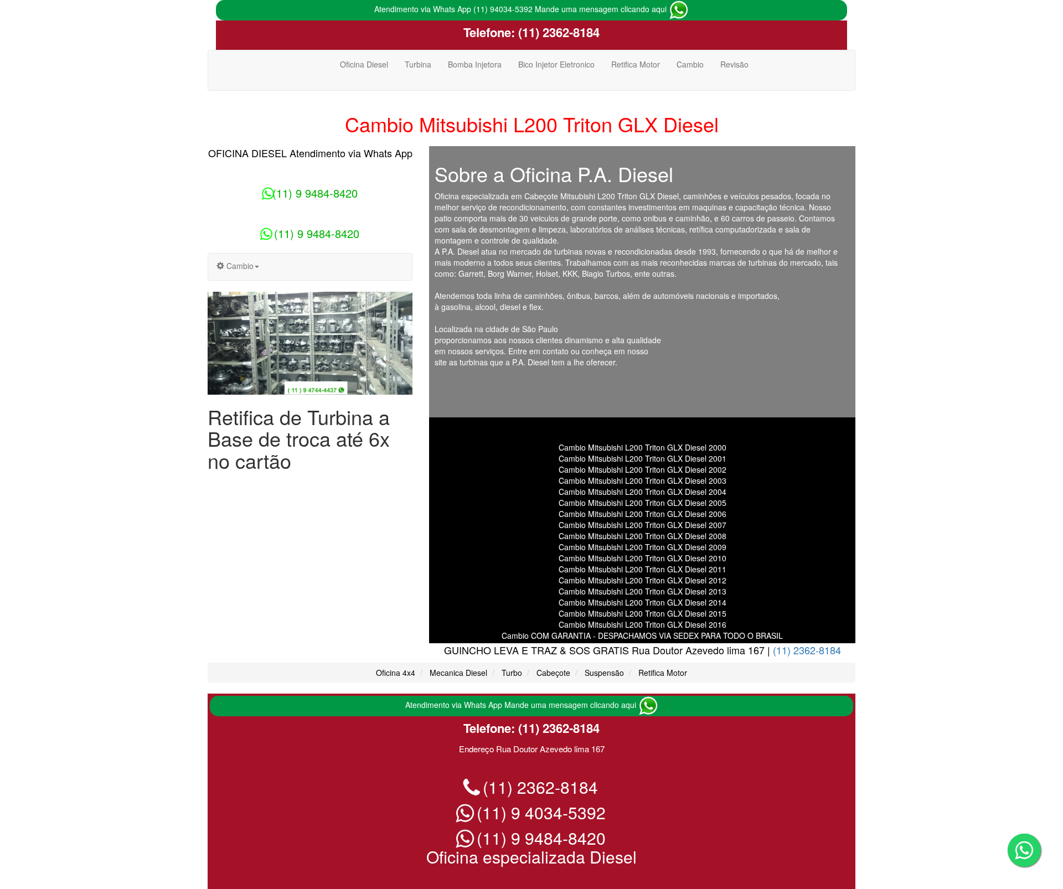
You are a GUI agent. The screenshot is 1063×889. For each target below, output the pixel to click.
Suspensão (604, 672)
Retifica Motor (635, 64)
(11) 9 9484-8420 (315, 193)
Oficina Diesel (364, 64)
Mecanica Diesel (458, 672)
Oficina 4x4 (395, 672)
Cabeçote (553, 672)
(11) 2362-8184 (557, 32)
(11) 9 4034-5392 (539, 812)
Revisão (734, 64)
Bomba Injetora (475, 64)
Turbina (418, 64)
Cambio (690, 64)
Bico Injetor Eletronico (556, 64)
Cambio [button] (239, 265)
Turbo (512, 672)
